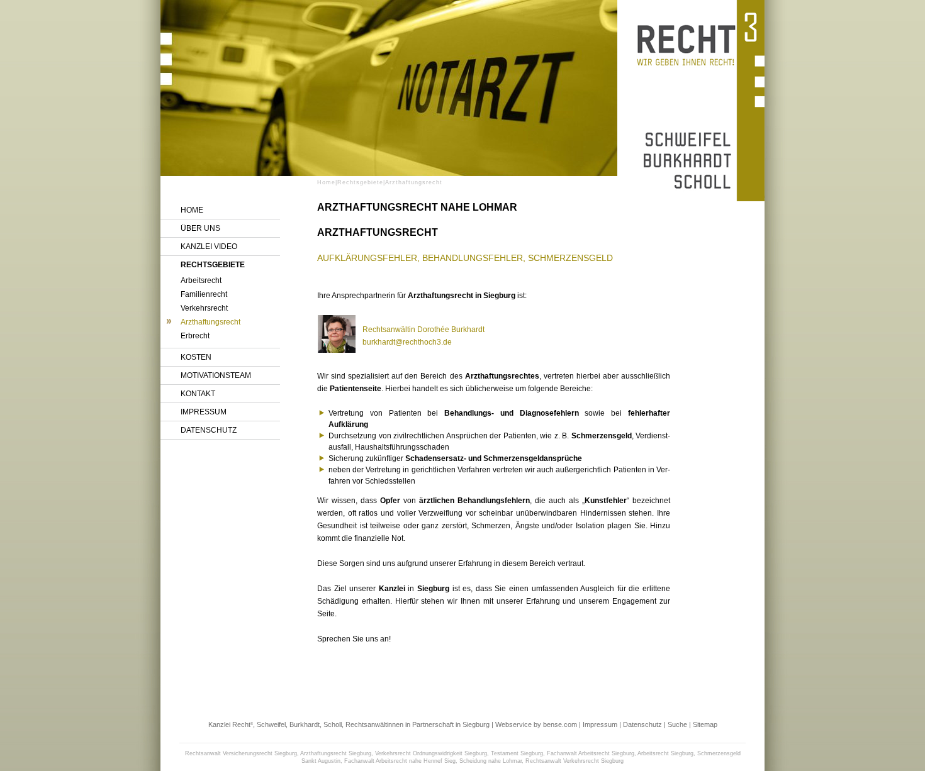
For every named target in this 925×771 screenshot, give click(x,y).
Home (192, 210)
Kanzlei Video (209, 246)
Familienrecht (204, 294)
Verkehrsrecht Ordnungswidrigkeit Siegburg (431, 753)
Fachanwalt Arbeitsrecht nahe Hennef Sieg (400, 761)
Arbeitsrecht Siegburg (665, 753)
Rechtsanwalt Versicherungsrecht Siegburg (241, 753)
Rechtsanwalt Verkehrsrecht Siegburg (574, 761)
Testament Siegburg (517, 753)
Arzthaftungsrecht (210, 322)
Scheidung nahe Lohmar (490, 761)
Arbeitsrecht (201, 280)
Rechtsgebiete (213, 264)
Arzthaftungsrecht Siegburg (335, 753)
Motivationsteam (216, 375)
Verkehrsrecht (204, 308)
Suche (677, 724)
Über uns (200, 228)
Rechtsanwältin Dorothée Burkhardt (423, 329)
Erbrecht (195, 335)
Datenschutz (209, 430)
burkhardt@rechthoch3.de (407, 342)
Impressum (204, 412)
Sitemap (705, 724)
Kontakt (198, 393)
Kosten (196, 357)
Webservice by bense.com (536, 724)
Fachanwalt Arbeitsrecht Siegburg (590, 753)
